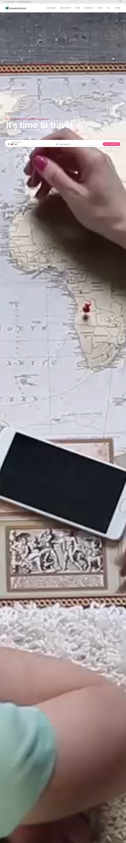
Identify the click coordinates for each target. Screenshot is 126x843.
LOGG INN (117, 8)
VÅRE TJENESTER (65, 8)
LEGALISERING (51, 8)
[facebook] (120, 2)
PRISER (77, 8)
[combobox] (31, 172)
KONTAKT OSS (89, 8)
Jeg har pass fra (16, 171)
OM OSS (100, 8)
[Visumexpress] (14, 7)
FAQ (108, 8)
